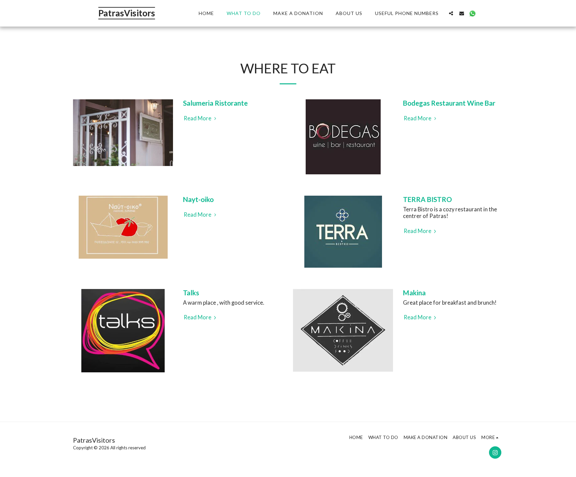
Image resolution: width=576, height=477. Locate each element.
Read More (198, 118)
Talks (191, 293)
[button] (451, 13)
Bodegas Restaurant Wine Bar (449, 103)
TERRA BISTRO (427, 199)
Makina (414, 293)
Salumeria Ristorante (215, 103)
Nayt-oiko (198, 199)
